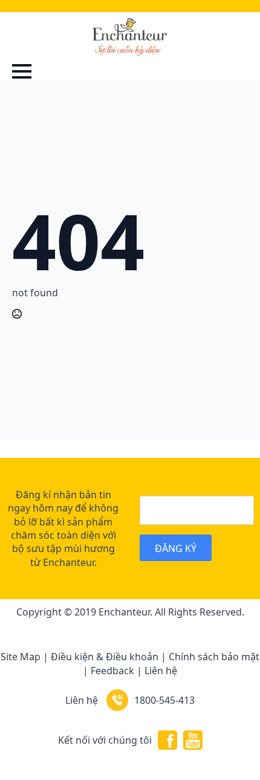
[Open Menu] (21, 71)
